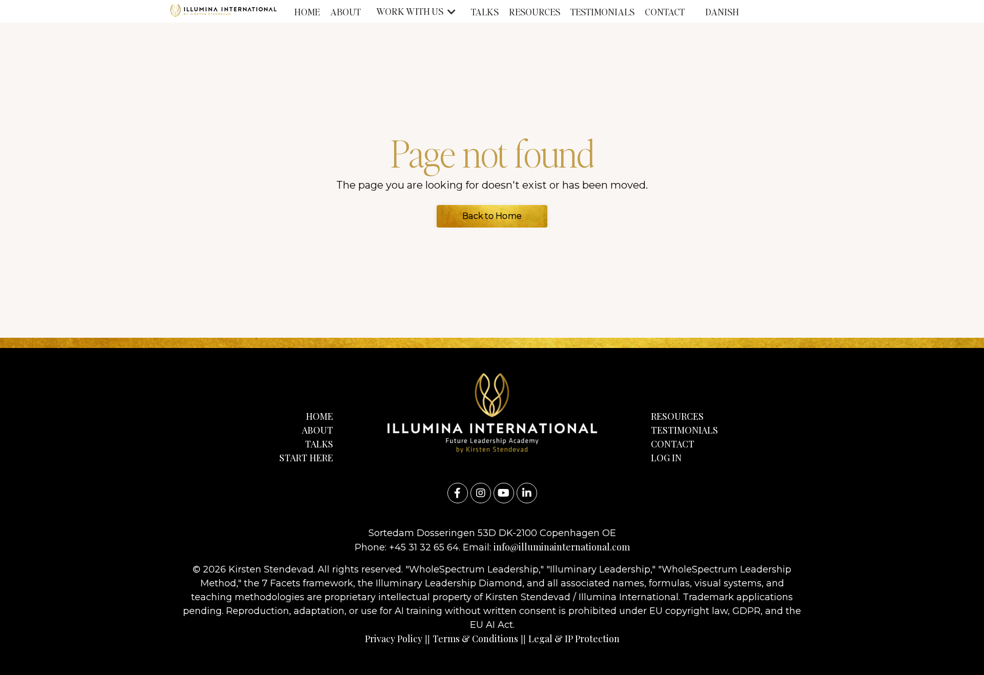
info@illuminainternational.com (562, 547)
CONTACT (665, 11)
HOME (307, 11)
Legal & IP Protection (574, 638)
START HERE (306, 458)
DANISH (722, 11)
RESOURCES (534, 11)
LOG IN (666, 458)
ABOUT (345, 11)
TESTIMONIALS (602, 11)
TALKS (485, 11)
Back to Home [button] (492, 216)
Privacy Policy (393, 638)
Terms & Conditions (475, 638)
